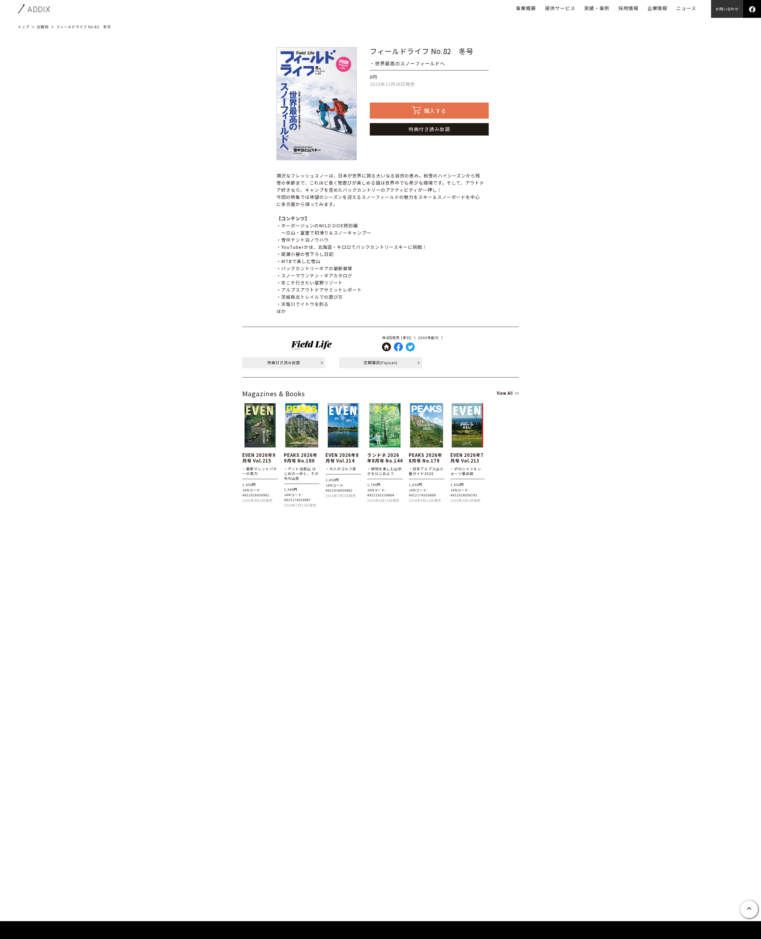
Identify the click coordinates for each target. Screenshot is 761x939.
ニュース (686, 8)
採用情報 (628, 8)
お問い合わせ (727, 8)
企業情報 (657, 8)
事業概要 (526, 8)
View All (505, 393)
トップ (23, 26)
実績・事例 (596, 8)
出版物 (42, 26)
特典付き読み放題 (429, 129)
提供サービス (560, 8)
